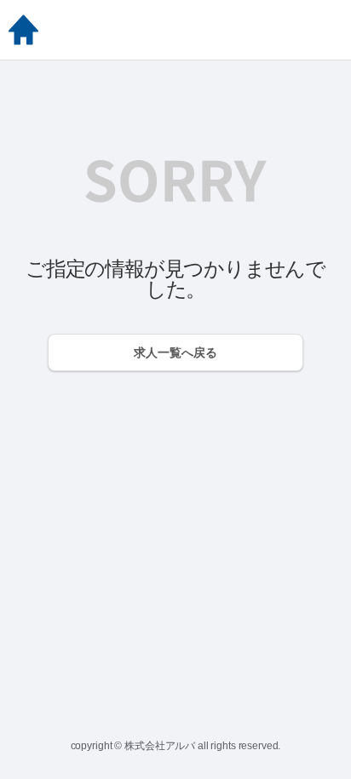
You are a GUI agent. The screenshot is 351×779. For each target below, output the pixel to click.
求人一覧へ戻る (175, 352)
